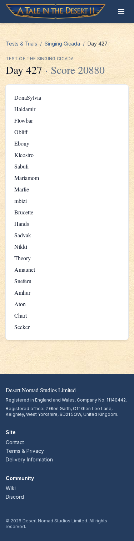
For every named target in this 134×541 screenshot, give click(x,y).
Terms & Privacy (25, 451)
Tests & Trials (21, 44)
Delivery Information (29, 459)
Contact (15, 442)
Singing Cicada (62, 44)
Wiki (11, 488)
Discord (15, 497)
